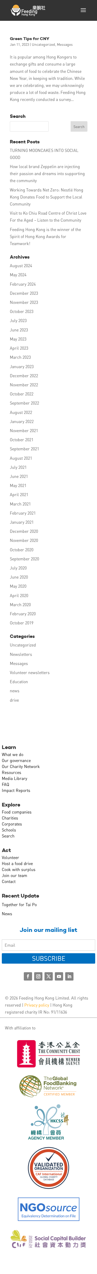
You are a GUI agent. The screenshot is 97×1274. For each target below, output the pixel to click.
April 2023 (19, 348)
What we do (12, 754)
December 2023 (24, 293)
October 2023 (21, 311)
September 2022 (24, 403)
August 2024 (21, 265)
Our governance (16, 760)
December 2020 (24, 531)
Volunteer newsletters (30, 672)
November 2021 (24, 430)
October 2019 (21, 622)
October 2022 (21, 393)
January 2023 (22, 366)
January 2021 (22, 522)
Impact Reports (16, 790)
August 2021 (21, 458)
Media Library (14, 778)
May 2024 (18, 274)
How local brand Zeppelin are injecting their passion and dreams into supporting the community (47, 173)
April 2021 (19, 494)
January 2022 (22, 421)
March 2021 (20, 504)
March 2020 (20, 604)
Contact (9, 881)
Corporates (12, 824)
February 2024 (23, 284)
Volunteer (10, 857)
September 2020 (24, 558)
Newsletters (21, 654)
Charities (10, 818)
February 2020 (23, 613)
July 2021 (18, 467)
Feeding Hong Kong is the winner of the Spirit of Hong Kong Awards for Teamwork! (45, 236)
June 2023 (19, 329)
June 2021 (19, 476)
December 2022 (24, 375)
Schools (9, 830)
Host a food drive (17, 863)
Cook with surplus (18, 869)
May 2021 (18, 485)
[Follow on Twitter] (48, 976)
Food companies (17, 812)
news (14, 690)
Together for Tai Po (19, 904)
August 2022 (21, 412)
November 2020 (24, 540)
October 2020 (21, 549)
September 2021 (24, 448)
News (7, 913)
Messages (65, 44)
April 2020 (19, 595)
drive (14, 700)
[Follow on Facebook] (28, 976)
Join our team (14, 875)
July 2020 (18, 568)
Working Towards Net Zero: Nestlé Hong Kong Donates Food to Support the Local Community (46, 197)
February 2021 (23, 513)
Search (8, 835)
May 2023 (18, 339)
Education (19, 681)
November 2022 (24, 384)
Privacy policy (36, 1005)
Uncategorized (43, 44)
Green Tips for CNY (29, 38)
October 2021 (21, 439)
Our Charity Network (21, 766)
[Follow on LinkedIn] (69, 976)
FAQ (5, 784)
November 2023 (24, 302)
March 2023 (20, 357)
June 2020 (19, 577)
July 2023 (18, 320)
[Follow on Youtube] (59, 976)
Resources (11, 772)
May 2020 (18, 586)
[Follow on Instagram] (38, 976)
